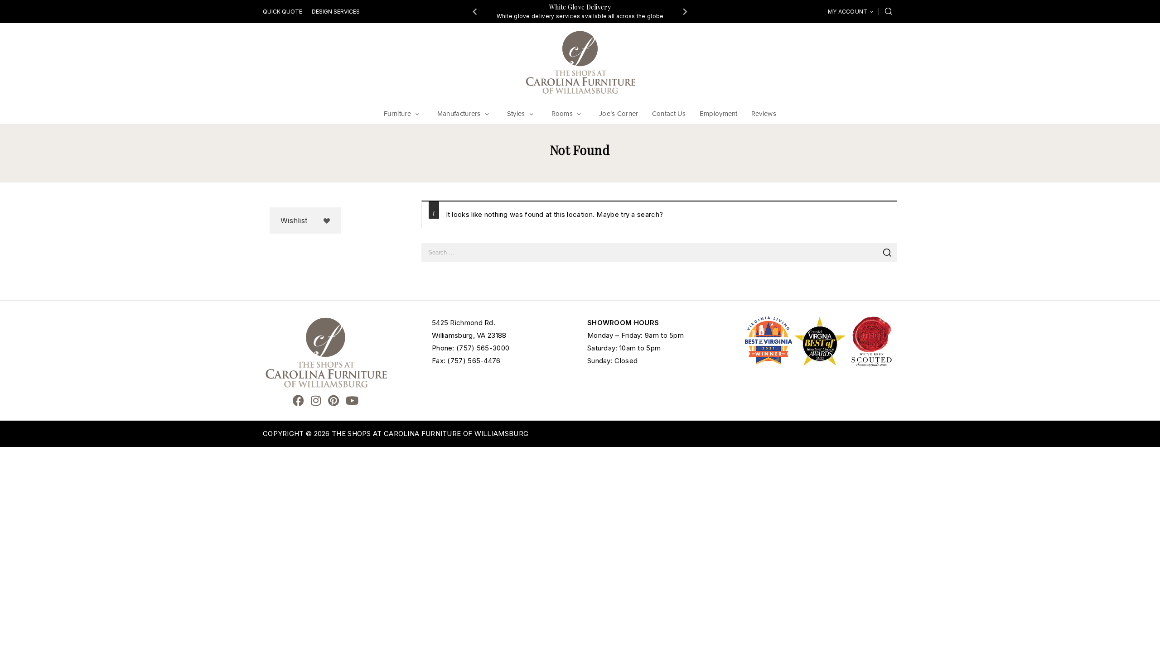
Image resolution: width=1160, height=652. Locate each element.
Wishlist (293, 220)
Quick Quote (282, 11)
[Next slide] (685, 11)
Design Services (336, 11)
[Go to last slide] (475, 11)
